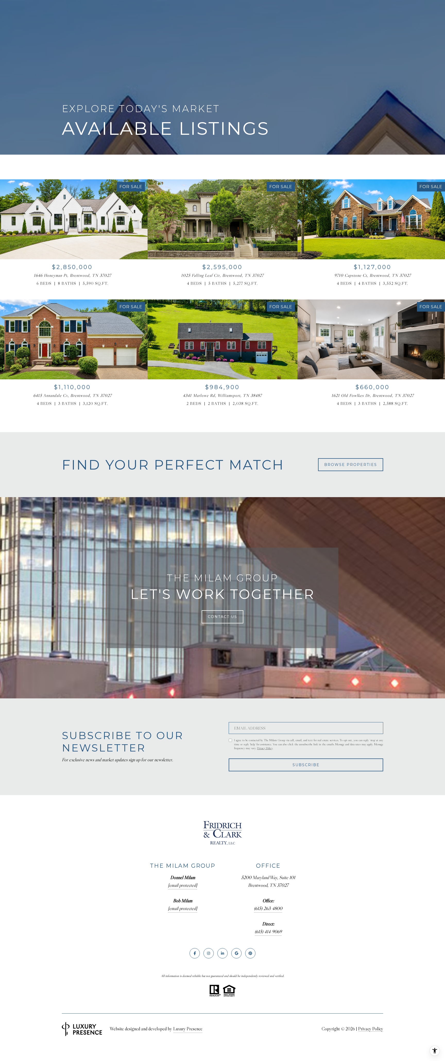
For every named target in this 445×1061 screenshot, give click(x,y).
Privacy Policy (264, 748)
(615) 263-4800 (268, 908)
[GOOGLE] (236, 953)
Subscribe (306, 765)
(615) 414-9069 (268, 931)
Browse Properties (350, 464)
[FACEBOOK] (195, 953)
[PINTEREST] (250, 953)
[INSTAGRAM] (208, 953)
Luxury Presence (187, 1029)
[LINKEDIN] (222, 953)
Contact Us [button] (222, 616)
